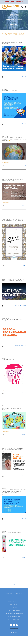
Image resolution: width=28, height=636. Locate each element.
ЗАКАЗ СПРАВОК (14, 604)
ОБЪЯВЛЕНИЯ (23, 305)
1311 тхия (11, 34)
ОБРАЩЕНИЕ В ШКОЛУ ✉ (14, 601)
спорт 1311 (4, 34)
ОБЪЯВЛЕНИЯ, (18, 345)
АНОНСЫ (24, 76)
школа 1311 (21, 33)
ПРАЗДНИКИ (14, 36)
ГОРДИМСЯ (21, 34)
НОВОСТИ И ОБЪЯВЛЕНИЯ (14, 616)
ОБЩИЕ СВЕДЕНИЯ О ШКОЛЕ (14, 598)
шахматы (16, 32)
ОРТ (16, 34)
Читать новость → (6, 73)
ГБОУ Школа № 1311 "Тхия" (10, 7)
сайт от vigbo (14, 632)
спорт (21, 32)
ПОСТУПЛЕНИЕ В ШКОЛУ (14, 610)
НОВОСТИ (9, 32)
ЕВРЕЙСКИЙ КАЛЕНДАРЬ (14, 619)
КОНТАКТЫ (14, 607)
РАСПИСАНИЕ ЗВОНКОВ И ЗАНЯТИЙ (14, 613)
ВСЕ (4, 32)
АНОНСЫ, (17, 305)
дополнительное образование (9, 33)
